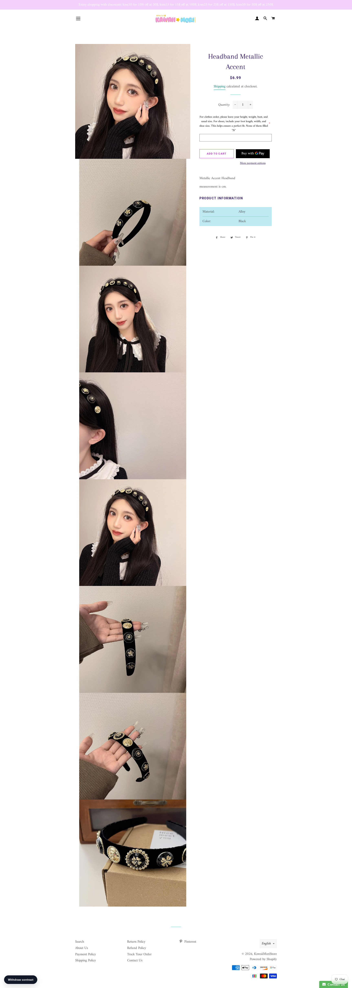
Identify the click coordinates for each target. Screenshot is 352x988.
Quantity (224, 105)
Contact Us (134, 960)
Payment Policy (85, 954)
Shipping (220, 86)
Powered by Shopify (263, 959)
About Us (81, 948)
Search (79, 942)
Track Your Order (139, 954)
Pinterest (189, 942)
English (266, 944)
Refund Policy (136, 948)
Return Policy (136, 942)
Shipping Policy (85, 960)
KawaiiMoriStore (265, 954)
